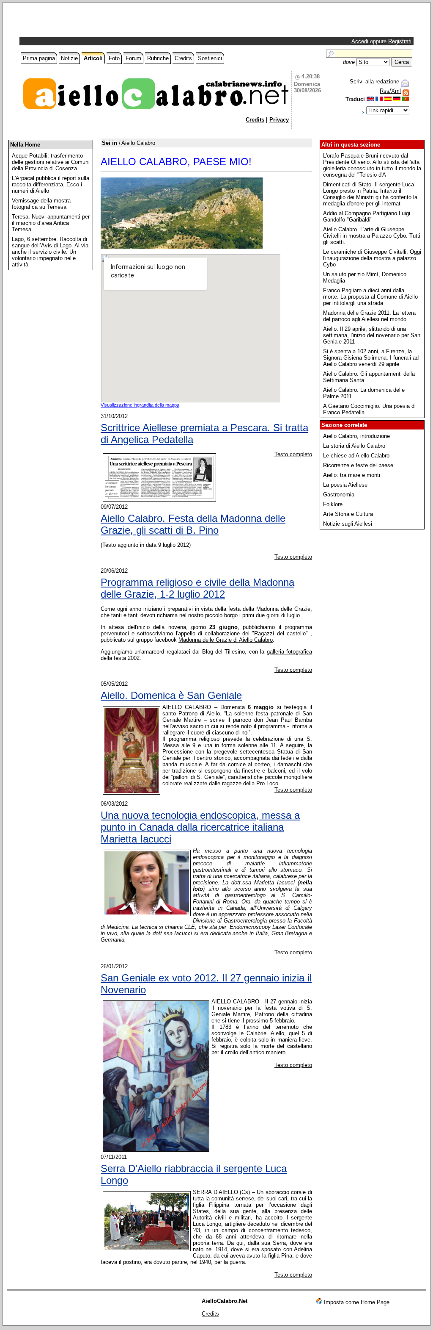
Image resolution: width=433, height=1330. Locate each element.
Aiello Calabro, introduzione (356, 436)
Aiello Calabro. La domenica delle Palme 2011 (364, 393)
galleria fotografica (289, 651)
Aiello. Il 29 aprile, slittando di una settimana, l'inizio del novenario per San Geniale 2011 (371, 335)
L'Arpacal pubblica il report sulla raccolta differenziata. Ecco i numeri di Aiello (50, 184)
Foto (114, 58)
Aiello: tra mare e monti (351, 475)
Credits (183, 58)
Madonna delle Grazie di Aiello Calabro (225, 640)
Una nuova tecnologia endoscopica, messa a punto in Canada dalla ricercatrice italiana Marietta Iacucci (200, 827)
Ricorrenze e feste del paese (358, 465)
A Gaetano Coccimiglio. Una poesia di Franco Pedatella (369, 409)
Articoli (93, 58)
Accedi (359, 41)
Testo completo (293, 454)
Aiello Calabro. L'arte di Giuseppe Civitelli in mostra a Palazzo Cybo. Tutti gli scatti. (371, 235)
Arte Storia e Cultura (348, 514)
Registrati (399, 41)
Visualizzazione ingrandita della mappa (140, 404)
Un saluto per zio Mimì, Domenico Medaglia (364, 277)
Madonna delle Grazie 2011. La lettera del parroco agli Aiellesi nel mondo (369, 316)
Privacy (279, 119)
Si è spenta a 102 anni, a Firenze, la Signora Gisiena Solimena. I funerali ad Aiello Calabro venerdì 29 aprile (371, 357)
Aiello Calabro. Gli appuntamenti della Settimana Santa (369, 377)
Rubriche (158, 58)
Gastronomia (338, 494)
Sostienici (210, 58)
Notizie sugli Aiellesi (347, 524)
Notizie (69, 58)
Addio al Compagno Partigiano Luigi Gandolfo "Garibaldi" (366, 216)
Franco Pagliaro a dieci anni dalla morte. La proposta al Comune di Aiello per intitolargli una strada (370, 296)
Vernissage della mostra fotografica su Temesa (41, 203)
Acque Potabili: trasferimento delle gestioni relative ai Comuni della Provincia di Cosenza (51, 162)
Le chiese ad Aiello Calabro (356, 455)
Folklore (333, 504)
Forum (133, 58)
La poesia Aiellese (345, 485)
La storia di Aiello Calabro (354, 446)
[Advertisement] (120, 22)
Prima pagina (39, 58)
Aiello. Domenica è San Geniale (171, 695)
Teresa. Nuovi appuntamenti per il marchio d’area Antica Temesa (51, 223)
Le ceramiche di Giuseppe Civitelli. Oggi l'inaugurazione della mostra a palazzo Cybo (372, 258)
